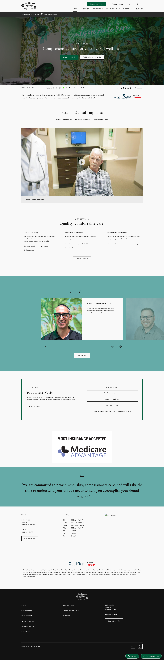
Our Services (85, 9)
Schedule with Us (96, 4)
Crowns (118, 244)
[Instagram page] (140, 646)
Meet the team (82, 355)
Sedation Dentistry (30, 246)
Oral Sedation (29, 250)
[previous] (114, 346)
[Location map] (124, 528)
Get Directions (29, 539)
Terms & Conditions (71, 610)
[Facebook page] (133, 646)
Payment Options (125, 9)
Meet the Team (97, 9)
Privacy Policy (69, 605)
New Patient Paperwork (112, 393)
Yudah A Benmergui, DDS (99, 303)
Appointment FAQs (112, 399)
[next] (122, 346)
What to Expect (111, 9)
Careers (66, 616)
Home (75, 9)
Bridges (109, 244)
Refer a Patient (117, 4)
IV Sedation (45, 246)
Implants (127, 244)
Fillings (136, 244)
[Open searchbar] (137, 4)
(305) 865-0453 (56, 88)
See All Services (82, 259)
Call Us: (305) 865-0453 (92, 57)
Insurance (139, 9)
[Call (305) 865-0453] (129, 4)
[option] (82, 319)
